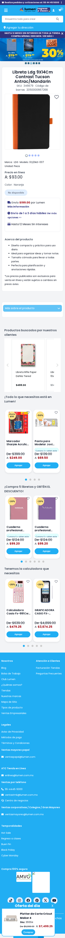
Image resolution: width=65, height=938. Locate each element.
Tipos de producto (12, 707)
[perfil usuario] (53, 10)
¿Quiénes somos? (11, 685)
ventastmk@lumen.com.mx (21, 795)
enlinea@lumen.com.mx (19, 775)
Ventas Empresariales (13, 713)
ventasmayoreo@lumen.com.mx (24, 814)
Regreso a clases (11, 838)
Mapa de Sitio (9, 702)
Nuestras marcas (11, 696)
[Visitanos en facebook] (28, 900)
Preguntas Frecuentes (49, 673)
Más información (18, 206)
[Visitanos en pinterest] (37, 900)
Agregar (18, 465)
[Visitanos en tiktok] (11, 900)
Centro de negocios (16, 800)
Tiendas (5, 690)
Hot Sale (6, 833)
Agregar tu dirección (19, 27)
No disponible (16, 192)
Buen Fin (6, 844)
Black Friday (8, 850)
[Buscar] (57, 19)
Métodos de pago (11, 737)
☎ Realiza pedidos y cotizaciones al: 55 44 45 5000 (30, 2)
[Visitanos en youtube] (54, 900)
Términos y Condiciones (15, 743)
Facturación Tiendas (48, 668)
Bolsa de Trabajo (10, 673)
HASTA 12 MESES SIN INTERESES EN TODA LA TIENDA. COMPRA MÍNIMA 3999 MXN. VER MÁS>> (32, 34)
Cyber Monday (9, 855)
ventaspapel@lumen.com (20, 757)
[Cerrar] (62, 33)
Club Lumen (8, 679)
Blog (3, 668)
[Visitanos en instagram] (19, 900)
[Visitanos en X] (45, 900)
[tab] (26, 480)
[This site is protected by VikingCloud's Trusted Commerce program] (41, 882)
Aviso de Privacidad (12, 731)
